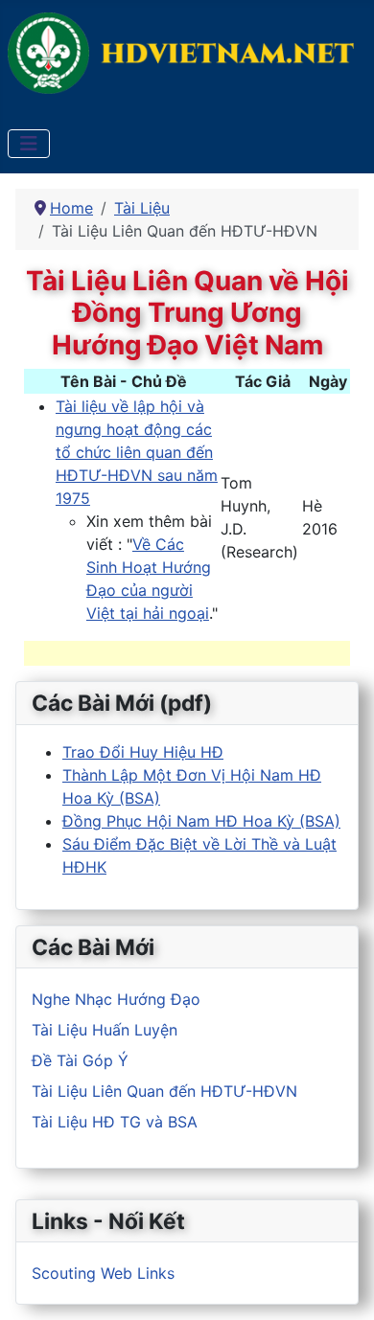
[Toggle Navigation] (29, 143)
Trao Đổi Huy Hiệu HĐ (142, 752)
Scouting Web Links (103, 1273)
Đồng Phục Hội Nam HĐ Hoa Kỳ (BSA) (201, 821)
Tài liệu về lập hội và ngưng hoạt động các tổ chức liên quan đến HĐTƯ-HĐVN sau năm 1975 (137, 452)
